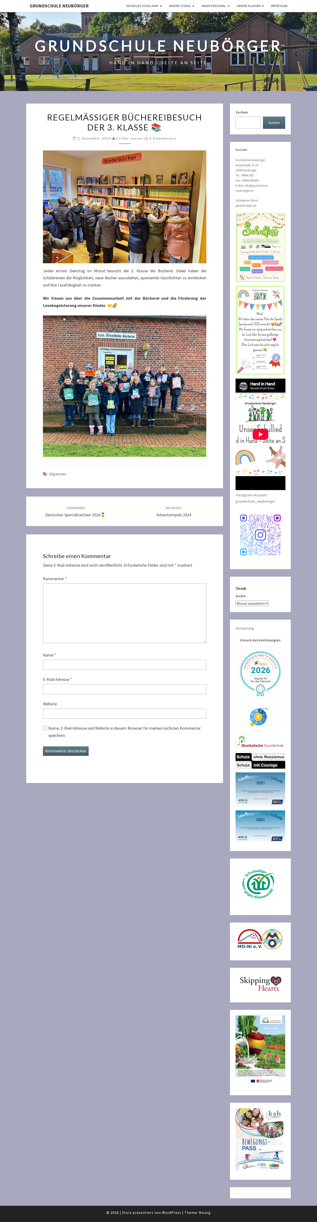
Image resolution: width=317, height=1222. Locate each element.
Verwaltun (244, 628)
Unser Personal (213, 6)
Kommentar (55, 578)
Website (50, 703)
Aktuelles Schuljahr (142, 6)
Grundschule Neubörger (59, 6)
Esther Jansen (129, 138)
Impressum (279, 6)
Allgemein (57, 474)
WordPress (171, 1212)
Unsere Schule (180, 6)
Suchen (242, 112)
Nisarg (205, 1212)
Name (49, 655)
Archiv (241, 596)
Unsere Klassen (248, 6)
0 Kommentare (162, 138)
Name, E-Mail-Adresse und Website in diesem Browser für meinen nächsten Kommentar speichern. (124, 731)
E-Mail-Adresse (57, 679)
